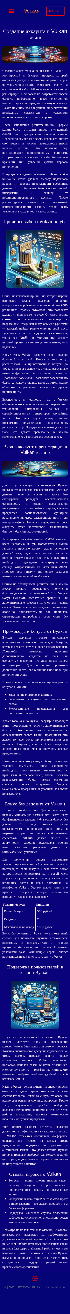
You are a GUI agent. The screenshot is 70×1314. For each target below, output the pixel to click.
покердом (45, 117)
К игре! (55, 11)
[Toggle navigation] (11, 11)
